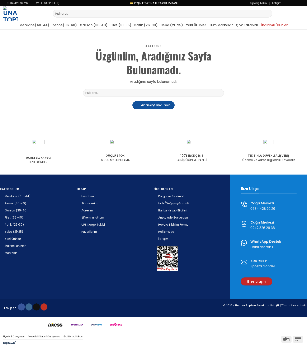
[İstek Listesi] (294, 13)
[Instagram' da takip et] (290, 3)
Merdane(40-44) (34, 25)
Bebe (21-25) (172, 25)
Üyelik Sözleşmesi (14, 336)
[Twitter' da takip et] (294, 3)
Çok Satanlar (247, 25)
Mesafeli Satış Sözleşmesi (44, 336)
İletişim (277, 3)
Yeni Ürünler (196, 25)
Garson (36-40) (94, 25)
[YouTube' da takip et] (302, 3)
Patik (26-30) (146, 25)
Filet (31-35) (120, 25)
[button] (287, 13)
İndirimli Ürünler (274, 25)
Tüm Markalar (221, 25)
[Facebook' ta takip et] (286, 3)
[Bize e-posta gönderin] (298, 3)
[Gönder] (268, 13)
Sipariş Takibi (259, 3)
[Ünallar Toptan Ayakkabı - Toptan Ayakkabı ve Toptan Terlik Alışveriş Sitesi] (18, 13)
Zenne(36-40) (64, 25)
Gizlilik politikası (73, 336)
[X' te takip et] (36, 307)
